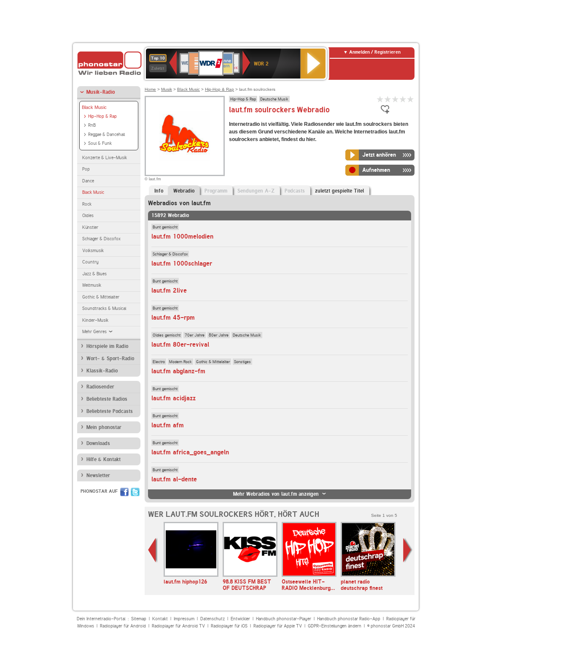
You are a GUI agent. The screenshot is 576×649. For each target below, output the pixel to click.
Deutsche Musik (274, 98)
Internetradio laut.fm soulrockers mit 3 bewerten (395, 99)
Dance (88, 181)
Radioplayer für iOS (229, 626)
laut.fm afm (167, 425)
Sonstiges (242, 361)
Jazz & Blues (94, 274)
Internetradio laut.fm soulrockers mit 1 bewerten (380, 99)
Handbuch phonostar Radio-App (348, 619)
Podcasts (295, 191)
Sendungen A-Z (256, 191)
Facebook (124, 492)
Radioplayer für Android (123, 626)
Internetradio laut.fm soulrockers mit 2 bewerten (388, 99)
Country (90, 262)
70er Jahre (195, 334)
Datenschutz (212, 619)
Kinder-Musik (95, 320)
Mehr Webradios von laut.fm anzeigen (276, 494)
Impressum (184, 619)
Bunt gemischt (165, 226)
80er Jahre (219, 334)
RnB (92, 125)
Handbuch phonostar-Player (283, 619)
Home (150, 89)
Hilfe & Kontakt (103, 459)
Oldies (88, 215)
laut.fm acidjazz (173, 398)
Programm (216, 191)
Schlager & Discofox (101, 239)
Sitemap (138, 619)
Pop (86, 169)
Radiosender (100, 387)
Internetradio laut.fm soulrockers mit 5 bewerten (411, 99)
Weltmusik (91, 285)
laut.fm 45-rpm (173, 317)
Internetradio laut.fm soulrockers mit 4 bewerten (403, 99)
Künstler (90, 227)
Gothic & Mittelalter (100, 297)
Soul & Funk (100, 143)
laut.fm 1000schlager (181, 263)
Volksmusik (93, 250)
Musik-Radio (100, 92)
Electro (159, 361)
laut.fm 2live (169, 290)
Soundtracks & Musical (104, 308)
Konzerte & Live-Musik (104, 157)
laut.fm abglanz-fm (178, 371)
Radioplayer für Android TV (178, 626)
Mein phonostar (103, 427)
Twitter (135, 492)
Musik (166, 89)
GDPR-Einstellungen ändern (334, 626)
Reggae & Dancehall (106, 134)
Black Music (94, 107)
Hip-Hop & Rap (102, 116)
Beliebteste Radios (106, 399)
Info (158, 191)
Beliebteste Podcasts (109, 411)
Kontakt (160, 619)
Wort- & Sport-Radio (110, 358)
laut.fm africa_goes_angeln (190, 452)
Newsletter (98, 475)
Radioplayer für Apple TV (277, 626)
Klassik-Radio (102, 371)
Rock (87, 204)
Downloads (98, 443)
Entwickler (240, 619)
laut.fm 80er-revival (180, 344)
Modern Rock (180, 361)
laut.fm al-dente (174, 479)
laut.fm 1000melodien (182, 236)
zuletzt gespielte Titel (339, 191)
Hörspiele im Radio (107, 346)
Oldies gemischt (166, 334)
